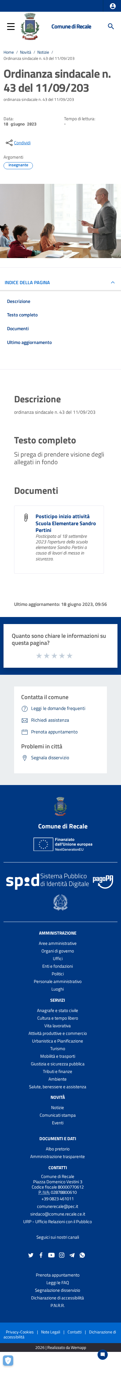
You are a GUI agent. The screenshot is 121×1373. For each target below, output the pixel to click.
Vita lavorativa (57, 1025)
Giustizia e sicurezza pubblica (58, 1063)
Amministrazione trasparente (57, 1156)
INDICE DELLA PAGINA (27, 282)
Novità (25, 52)
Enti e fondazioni (57, 966)
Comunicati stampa (58, 1115)
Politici (58, 973)
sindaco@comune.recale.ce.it (57, 1214)
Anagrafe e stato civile (57, 1010)
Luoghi (57, 989)
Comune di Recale (71, 26)
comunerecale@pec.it (57, 1206)
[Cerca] (111, 26)
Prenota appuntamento (58, 1275)
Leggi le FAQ (57, 1282)
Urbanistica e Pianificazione (57, 1041)
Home (9, 52)
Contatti (57, 1167)
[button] (112, 6)
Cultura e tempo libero (57, 1018)
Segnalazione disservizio (57, 1290)
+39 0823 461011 (57, 1198)
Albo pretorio (58, 1148)
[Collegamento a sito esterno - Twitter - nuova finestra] (30, 1254)
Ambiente (57, 1079)
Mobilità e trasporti (57, 1056)
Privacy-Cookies (20, 1332)
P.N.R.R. (58, 1305)
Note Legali (50, 1332)
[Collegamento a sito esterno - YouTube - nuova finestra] (51, 1254)
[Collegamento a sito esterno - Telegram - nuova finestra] (71, 1254)
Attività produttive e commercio (57, 1033)
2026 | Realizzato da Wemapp (60, 1347)
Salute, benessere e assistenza (57, 1086)
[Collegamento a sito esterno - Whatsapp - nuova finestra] (82, 1254)
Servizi (57, 1000)
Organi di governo (57, 950)
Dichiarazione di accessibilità (57, 1297)
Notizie (43, 52)
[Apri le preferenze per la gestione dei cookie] (10, 1362)
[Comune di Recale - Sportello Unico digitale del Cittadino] (30, 25)
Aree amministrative (58, 943)
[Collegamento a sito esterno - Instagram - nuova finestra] (61, 1254)
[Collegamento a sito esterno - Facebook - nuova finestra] (41, 1254)
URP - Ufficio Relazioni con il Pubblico (57, 1221)
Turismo (57, 1048)
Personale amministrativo (58, 981)
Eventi (57, 1122)
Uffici (58, 958)
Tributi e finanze (57, 1071)
